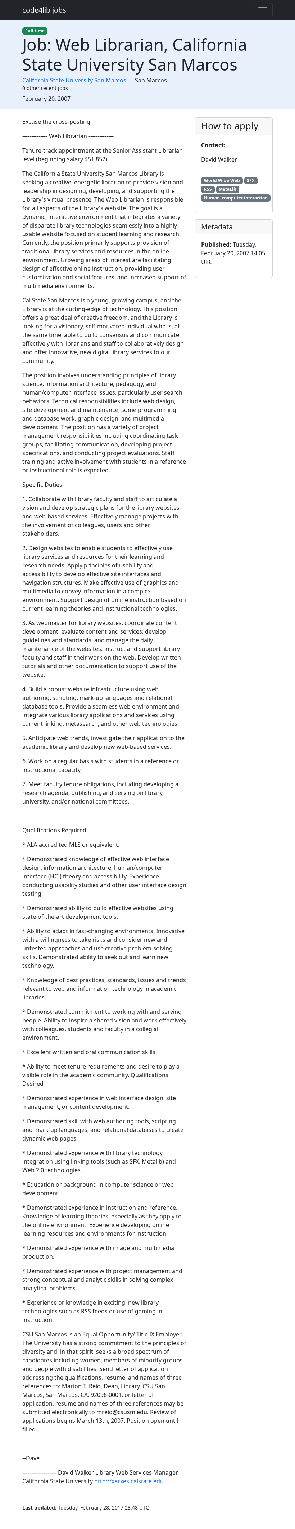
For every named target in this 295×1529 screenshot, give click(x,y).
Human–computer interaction (236, 198)
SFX (251, 180)
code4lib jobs (44, 10)
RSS (208, 189)
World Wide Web (222, 180)
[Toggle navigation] (263, 10)
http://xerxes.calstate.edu (129, 1481)
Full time (35, 31)
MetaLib (227, 189)
